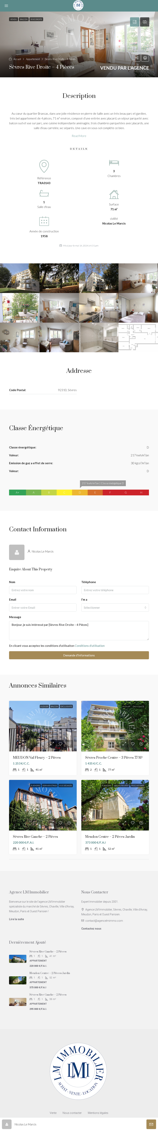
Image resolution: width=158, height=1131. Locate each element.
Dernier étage (49, 785)
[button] (79, 44)
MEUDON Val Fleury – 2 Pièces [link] (37, 758)
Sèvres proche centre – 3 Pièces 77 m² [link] (114, 758)
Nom (12, 582)
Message (15, 617)
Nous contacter (72, 1112)
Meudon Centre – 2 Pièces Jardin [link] (110, 837)
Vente (53, 1112)
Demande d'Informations (79, 655)
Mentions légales (98, 1112)
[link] (43, 726)
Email (12, 599)
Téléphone (88, 582)
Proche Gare (137, 785)
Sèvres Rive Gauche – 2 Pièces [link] (35, 837)
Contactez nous (91, 928)
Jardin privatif (121, 785)
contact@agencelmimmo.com (104, 920)
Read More (79, 136)
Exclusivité (66, 706)
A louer (44, 706)
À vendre (35, 785)
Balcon (54, 706)
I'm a (84, 599)
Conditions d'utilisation (90, 645)
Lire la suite (16, 919)
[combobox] (115, 607)
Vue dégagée (65, 785)
